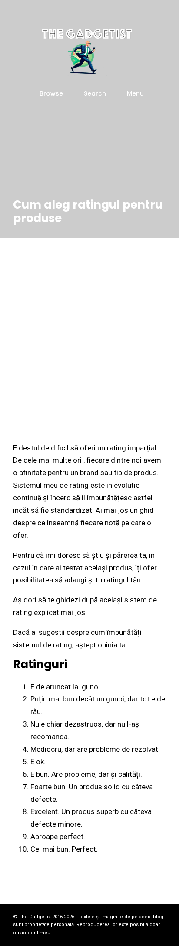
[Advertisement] (89, 331)
